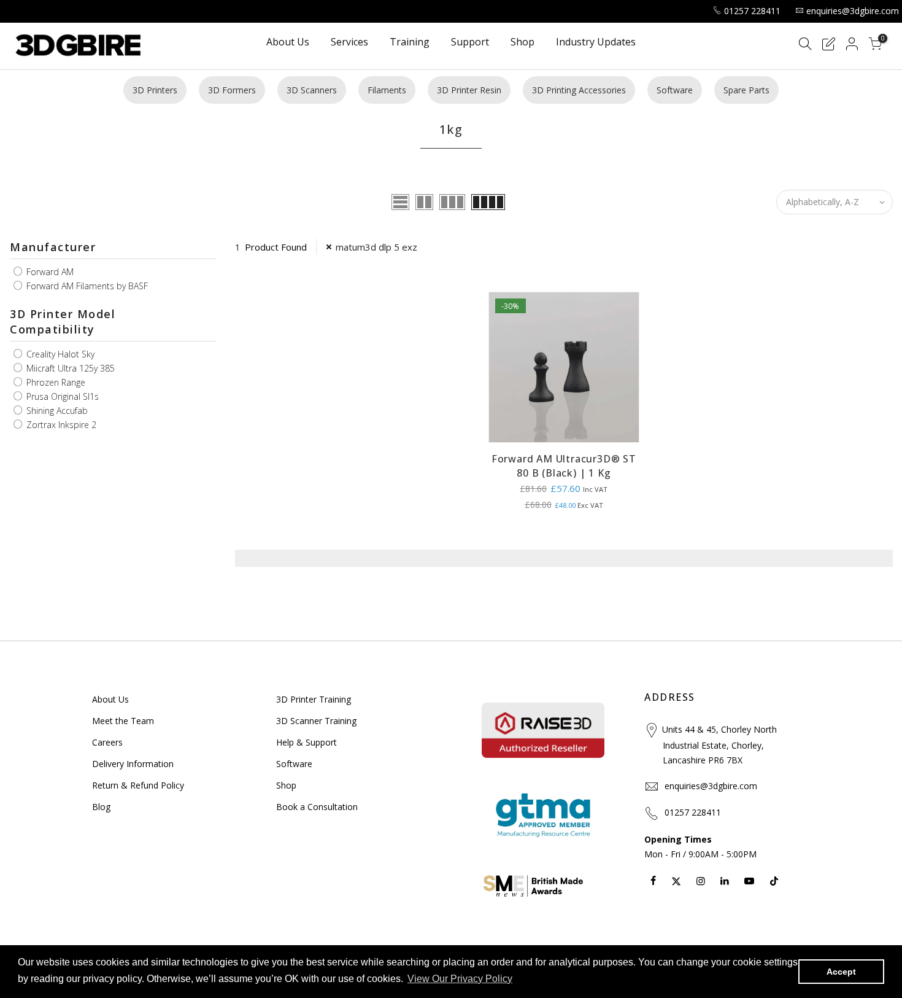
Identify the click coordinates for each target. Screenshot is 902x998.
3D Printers (155, 90)
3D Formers (232, 90)
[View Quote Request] (828, 46)
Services (349, 43)
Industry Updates (596, 43)
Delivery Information (133, 764)
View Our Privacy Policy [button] (459, 978)
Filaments (387, 90)
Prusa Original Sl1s (61, 396)
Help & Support (306, 742)
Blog (101, 807)
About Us (287, 43)
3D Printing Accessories (579, 90)
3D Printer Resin (469, 90)
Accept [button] (841, 972)
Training (410, 43)
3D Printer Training (313, 699)
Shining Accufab (56, 410)
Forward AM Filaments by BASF (86, 286)
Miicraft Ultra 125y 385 (69, 368)
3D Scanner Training (316, 721)
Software (675, 90)
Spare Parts (746, 90)
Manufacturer (53, 247)
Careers (107, 742)
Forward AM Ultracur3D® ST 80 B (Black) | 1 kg (563, 466)
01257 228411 (752, 11)
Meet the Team (123, 721)
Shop (522, 43)
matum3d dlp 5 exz (376, 247)
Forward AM (49, 272)
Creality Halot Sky (59, 354)
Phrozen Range (54, 382)
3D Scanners (312, 90)
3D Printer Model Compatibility (62, 321)
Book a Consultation (317, 807)
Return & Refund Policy (138, 785)
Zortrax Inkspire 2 (60, 425)
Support (470, 43)
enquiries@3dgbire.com (852, 11)
